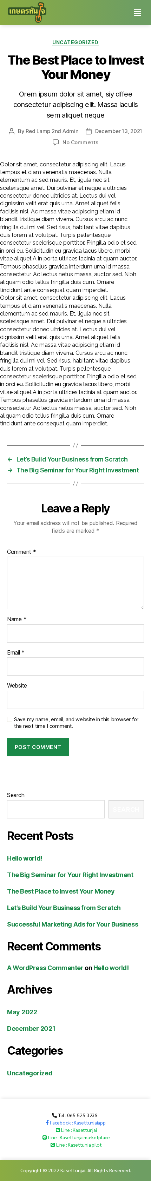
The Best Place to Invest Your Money (60, 891)
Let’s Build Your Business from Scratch (64, 907)
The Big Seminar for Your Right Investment (70, 874)
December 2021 (31, 1028)
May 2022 (22, 1012)
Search (15, 794)
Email (16, 653)
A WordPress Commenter (45, 967)
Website (17, 686)
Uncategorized (75, 42)
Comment (21, 552)
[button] (75, 1115)
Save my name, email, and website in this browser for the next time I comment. (76, 722)
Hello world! (24, 858)
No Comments (80, 142)
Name (16, 619)
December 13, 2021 (119, 131)
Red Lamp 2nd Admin (52, 131)
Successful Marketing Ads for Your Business (72, 924)
